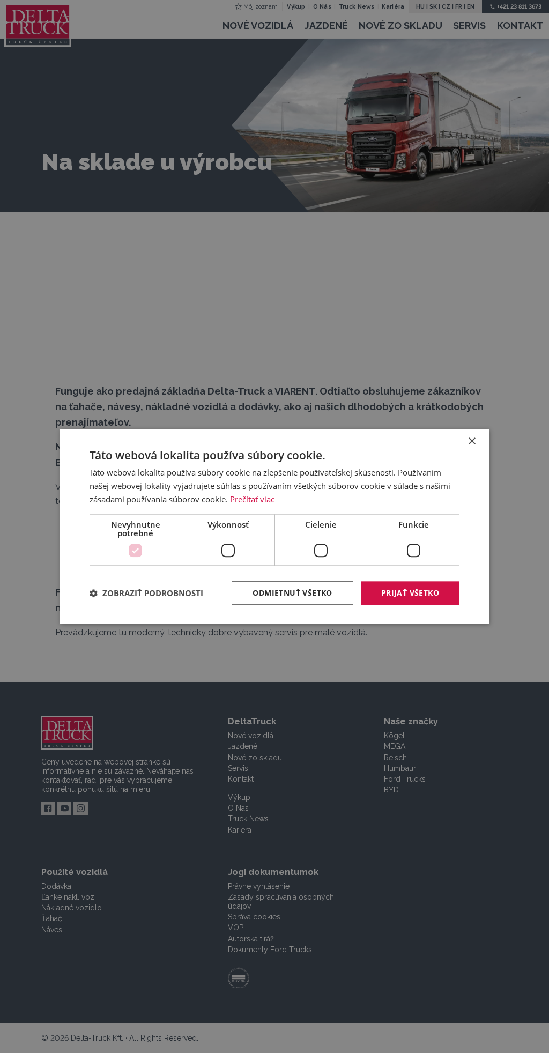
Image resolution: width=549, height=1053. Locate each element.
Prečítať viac (252, 499)
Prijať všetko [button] (410, 593)
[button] (146, 593)
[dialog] (274, 526)
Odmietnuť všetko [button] (292, 593)
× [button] (472, 441)
